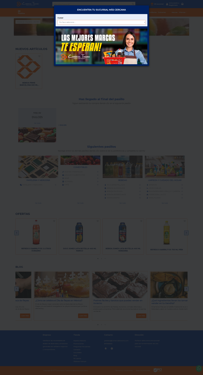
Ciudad (60, 18)
